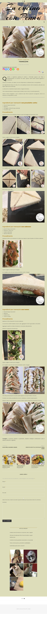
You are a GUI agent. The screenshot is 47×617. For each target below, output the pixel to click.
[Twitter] (8, 69)
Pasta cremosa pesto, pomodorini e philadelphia (20, 542)
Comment (4, 502)
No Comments (26, 64)
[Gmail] (16, 69)
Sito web (4, 492)
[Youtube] (11, 69)
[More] (18, 69)
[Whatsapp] (13, 69)
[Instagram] (4, 69)
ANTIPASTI (20, 59)
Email (3, 487)
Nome (4, 481)
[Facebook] (6, 69)
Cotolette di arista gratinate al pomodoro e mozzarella (21, 540)
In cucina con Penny (23, 12)
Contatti (29, 608)
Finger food (26, 59)
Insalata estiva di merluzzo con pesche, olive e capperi (21, 532)
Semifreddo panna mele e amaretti (17, 545)
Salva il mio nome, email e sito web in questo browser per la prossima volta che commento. (21, 499)
